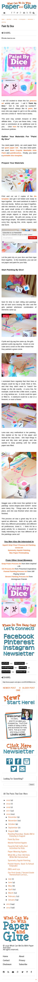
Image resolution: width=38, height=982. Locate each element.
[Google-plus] (21, 13)
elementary (30, 19)
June (10, 883)
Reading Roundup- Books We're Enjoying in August (21, 835)
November (12, 821)
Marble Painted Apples (17, 843)
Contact (6, 961)
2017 (8, 811)
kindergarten (22, 19)
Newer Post (9, 688)
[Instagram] (30, 13)
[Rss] (27, 13)
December (12, 817)
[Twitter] (17, 13)
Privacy (22, 961)
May (10, 886)
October (11, 824)
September (13, 828)
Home (3, 19)
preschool (9, 19)
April (10, 890)
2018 (8, 807)
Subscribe (23, 964)
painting (4, 22)
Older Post (28, 688)
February (12, 897)
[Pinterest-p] (14, 13)
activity (15, 19)
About (21, 957)
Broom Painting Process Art (17, 577)
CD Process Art (8, 569)
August (11, 831)
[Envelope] (24, 13)
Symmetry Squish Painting (19, 861)
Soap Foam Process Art (11, 564)
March (11, 893)
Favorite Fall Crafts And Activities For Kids (17, 847)
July (10, 879)
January (11, 900)
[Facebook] (11, 13)
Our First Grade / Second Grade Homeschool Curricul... (21, 874)
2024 (8, 804)
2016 (8, 814)
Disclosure (7, 964)
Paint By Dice (13, 840)
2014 (8, 908)
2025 (8, 800)
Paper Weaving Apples (17, 852)
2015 (8, 904)
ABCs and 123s (14, 869)
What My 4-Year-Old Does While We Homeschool (19, 856)
